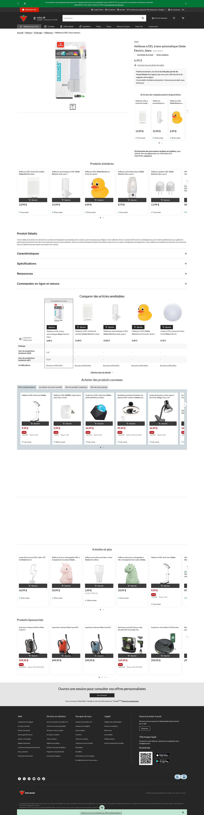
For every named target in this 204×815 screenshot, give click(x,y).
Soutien (122, 10)
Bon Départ (79, 747)
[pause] (25, 3)
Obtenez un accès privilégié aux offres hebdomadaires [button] (101, 813)
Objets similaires (162, 55)
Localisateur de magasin (25, 722)
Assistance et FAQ (24, 726)
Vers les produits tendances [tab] (76, 387)
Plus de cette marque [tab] (99, 387)
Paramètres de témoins (25, 756)
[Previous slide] (18, 3)
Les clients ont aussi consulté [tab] (50, 387)
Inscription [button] (111, 10)
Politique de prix (109, 739)
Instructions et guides (54, 756)
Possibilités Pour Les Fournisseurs (87, 760)
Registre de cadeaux (53, 743)
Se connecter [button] (175, 10)
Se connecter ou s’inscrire (114, 5)
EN (183, 10)
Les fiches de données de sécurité (29, 747)
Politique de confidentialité (112, 722)
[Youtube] (33, 778)
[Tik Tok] (43, 778)
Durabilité (79, 752)
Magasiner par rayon (31, 26)
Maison (28, 32)
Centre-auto (153, 26)
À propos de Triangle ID (83, 726)
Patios (98, 26)
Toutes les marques (82, 739)
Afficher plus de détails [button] (101, 372)
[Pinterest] (38, 778)
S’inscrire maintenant (130, 701)
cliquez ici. (148, 156)
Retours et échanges (24, 739)
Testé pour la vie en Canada (84, 743)
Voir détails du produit (145, 55)
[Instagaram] (29, 778)
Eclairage (38, 32)
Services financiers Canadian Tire (57, 722)
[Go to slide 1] (73, 107)
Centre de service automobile (56, 726)
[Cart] (183, 18)
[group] (33, 432)
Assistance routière (53, 735)
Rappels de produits (24, 743)
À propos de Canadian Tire (84, 722)
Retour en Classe (123, 26)
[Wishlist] (174, 18)
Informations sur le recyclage (85, 756)
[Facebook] (19, 778)
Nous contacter (23, 752)
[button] (142, 18)
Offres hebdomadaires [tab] (27, 387)
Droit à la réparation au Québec (114, 743)
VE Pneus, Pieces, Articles (55, 730)
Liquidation (86, 26)
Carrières (79, 735)
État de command (160, 18)
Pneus (109, 26)
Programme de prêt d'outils (55, 752)
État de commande (24, 730)
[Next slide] (186, 3)
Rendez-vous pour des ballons (56, 747)
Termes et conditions (111, 726)
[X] (24, 778)
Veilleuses (48, 32)
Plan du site (108, 730)
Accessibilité (108, 735)
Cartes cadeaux (52, 739)
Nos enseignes (80, 730)
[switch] (22, 339)
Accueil (20, 32)
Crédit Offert (98, 10)
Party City (139, 26)
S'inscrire (144, 728)
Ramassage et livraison (25, 735)
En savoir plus (144, 747)
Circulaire (50, 26)
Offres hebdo (68, 26)
